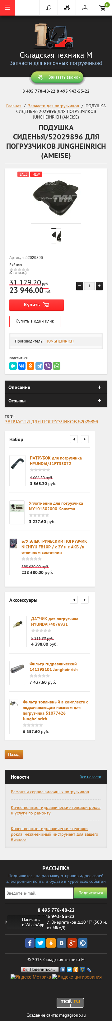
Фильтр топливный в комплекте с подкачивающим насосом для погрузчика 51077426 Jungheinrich (55, 710)
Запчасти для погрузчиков (53, 106)
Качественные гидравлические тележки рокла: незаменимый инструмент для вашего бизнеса (54, 834)
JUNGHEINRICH (60, 341)
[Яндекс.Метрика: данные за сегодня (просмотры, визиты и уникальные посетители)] (31, 977)
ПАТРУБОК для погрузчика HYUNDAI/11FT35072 (56, 460)
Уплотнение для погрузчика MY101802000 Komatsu (56, 506)
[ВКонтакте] (22, 366)
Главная (13, 106)
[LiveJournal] (89, 970)
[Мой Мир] (82, 970)
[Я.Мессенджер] (13, 366)
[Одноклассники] (30, 366)
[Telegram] (39, 366)
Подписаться (90, 893)
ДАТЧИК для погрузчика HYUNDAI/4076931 (54, 621)
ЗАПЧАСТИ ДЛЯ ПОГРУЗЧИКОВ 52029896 (51, 421)
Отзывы (17, 400)
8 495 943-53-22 (73, 91)
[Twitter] (69, 970)
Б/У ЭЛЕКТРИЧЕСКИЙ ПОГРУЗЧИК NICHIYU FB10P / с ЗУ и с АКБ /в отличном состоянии (54, 546)
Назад (14, 754)
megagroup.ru (72, 1015)
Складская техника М (56, 55)
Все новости (90, 777)
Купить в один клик (35, 321)
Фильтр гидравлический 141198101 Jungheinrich (54, 666)
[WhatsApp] (56, 366)
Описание (19, 387)
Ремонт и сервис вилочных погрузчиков (50, 792)
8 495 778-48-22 (38, 91)
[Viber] (48, 366)
